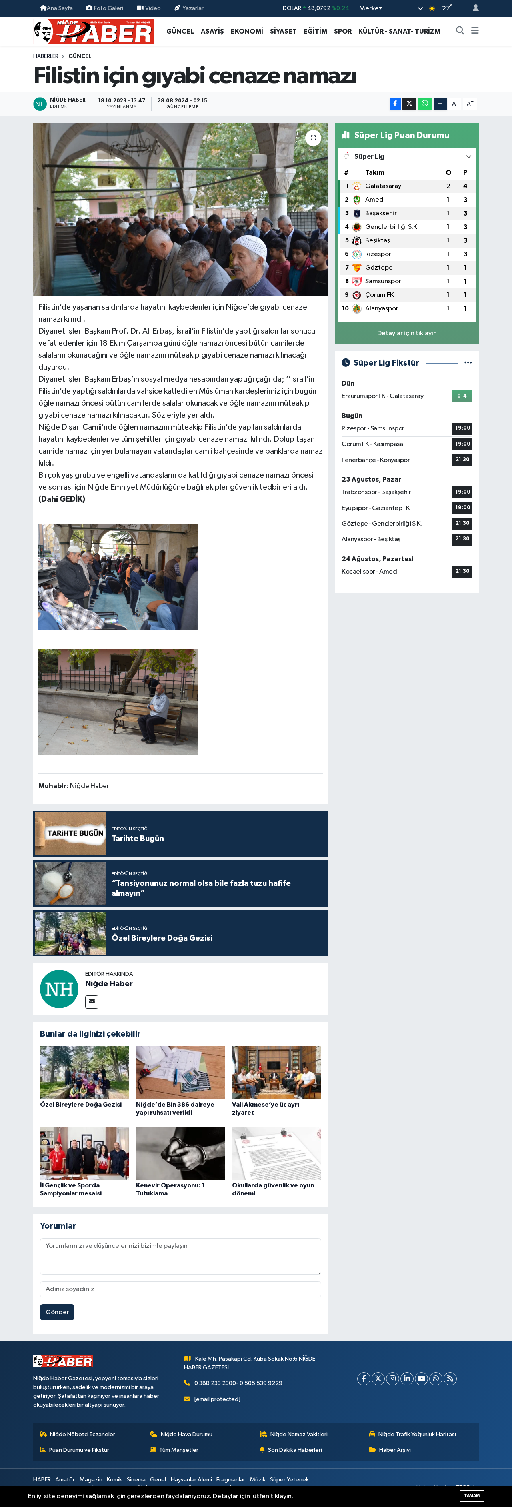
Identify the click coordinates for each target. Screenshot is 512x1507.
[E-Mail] (91, 1002)
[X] (378, 1378)
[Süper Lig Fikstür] (468, 363)
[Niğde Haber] (59, 988)
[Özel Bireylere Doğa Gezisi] (84, 1072)
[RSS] (450, 1378)
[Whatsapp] (435, 1378)
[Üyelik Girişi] (472, 8)
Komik (114, 1480)
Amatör (65, 1480)
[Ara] (460, 31)
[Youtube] (421, 1378)
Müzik (258, 1480)
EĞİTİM (315, 31)
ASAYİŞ (212, 31)
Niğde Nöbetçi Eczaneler (82, 1434)
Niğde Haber (109, 984)
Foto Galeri (108, 8)
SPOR (343, 31)
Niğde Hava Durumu (186, 1434)
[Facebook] (363, 1378)
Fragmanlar (230, 1480)
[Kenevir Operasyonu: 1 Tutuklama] (180, 1153)
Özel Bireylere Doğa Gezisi (81, 1104)
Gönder (57, 1312)
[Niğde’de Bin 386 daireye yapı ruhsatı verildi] (180, 1072)
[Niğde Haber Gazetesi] (93, 31)
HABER (42, 1480)
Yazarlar (193, 8)
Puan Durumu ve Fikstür (79, 1450)
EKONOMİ (247, 31)
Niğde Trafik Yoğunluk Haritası (417, 1434)
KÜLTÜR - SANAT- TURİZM (399, 31)
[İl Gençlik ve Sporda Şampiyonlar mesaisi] (84, 1153)
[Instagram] (392, 1378)
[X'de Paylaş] (409, 104)
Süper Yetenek (289, 1480)
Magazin (91, 1480)
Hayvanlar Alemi (191, 1480)
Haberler (45, 56)
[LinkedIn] (407, 1378)
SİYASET (283, 31)
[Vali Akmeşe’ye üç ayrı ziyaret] (276, 1072)
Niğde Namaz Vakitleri (299, 1434)
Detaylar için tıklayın (407, 333)
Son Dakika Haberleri (295, 1450)
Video (153, 8)
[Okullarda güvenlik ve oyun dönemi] (276, 1153)
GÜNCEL (180, 31)
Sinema (136, 1480)
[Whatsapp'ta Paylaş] (425, 104)
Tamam (472, 1495)
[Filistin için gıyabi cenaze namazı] (180, 209)
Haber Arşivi (395, 1450)
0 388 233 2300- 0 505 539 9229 (238, 1383)
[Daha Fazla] (440, 104)
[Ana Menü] (475, 31)
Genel (158, 1480)
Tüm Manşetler (178, 1450)
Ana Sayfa (60, 8)
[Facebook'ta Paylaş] (395, 104)
